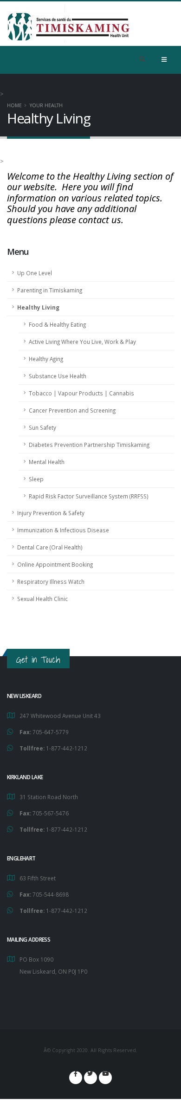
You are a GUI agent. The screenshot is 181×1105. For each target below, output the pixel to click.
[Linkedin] (105, 1077)
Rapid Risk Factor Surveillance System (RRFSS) (89, 496)
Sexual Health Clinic (42, 598)
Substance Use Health (57, 376)
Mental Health (47, 461)
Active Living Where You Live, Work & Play (82, 341)
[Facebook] (75, 1077)
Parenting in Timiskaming (49, 290)
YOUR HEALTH (46, 105)
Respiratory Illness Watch (50, 581)
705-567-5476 (50, 813)
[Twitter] (90, 1077)
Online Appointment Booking (55, 564)
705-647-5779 (50, 732)
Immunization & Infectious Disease (63, 530)
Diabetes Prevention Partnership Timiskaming (89, 444)
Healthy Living (38, 307)
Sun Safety (42, 427)
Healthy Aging (46, 358)
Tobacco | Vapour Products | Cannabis (81, 393)
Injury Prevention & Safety (50, 513)
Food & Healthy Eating (57, 324)
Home (14, 105)
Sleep (36, 479)
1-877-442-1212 (66, 748)
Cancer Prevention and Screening (72, 410)
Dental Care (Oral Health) (50, 547)
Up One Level (34, 273)
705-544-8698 (50, 894)
